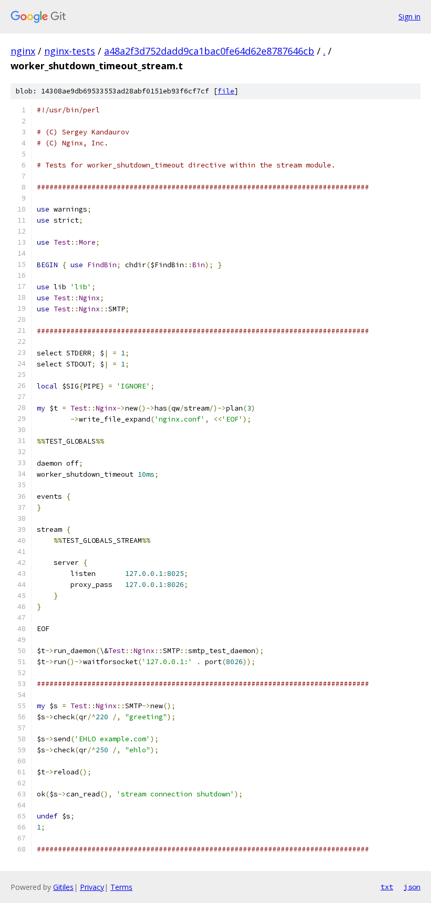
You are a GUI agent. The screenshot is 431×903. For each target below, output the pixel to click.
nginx (23, 51)
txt (387, 886)
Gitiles (63, 887)
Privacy (92, 887)
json (412, 886)
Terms (121, 887)
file (226, 91)
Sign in (409, 17)
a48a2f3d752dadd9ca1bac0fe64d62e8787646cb (209, 51)
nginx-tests (69, 51)
